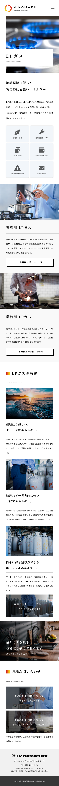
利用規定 (40, 768)
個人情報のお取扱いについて (25, 768)
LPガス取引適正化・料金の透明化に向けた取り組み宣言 (29, 771)
